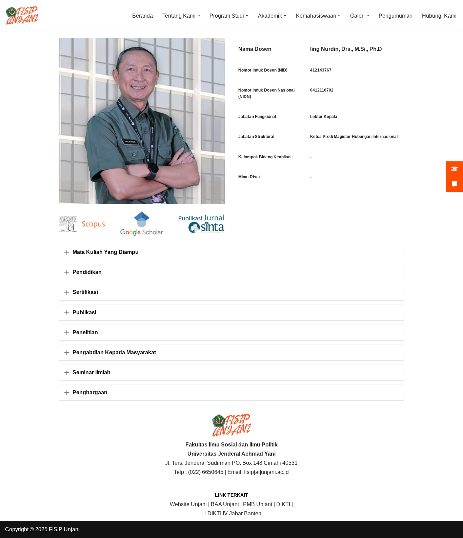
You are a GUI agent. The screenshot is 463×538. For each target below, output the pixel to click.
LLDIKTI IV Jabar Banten (231, 513)
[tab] (231, 252)
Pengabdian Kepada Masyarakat (114, 352)
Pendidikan (87, 272)
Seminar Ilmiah (91, 372)
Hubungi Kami (439, 16)
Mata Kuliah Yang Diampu (106, 252)
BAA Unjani (225, 504)
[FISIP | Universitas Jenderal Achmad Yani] (22, 15)
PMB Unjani (257, 504)
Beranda (142, 16)
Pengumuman (395, 16)
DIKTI (283, 504)
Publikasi (84, 312)
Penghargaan (90, 392)
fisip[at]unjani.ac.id (266, 472)
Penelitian (85, 332)
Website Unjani (188, 504)
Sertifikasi (85, 292)
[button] (198, 15)
